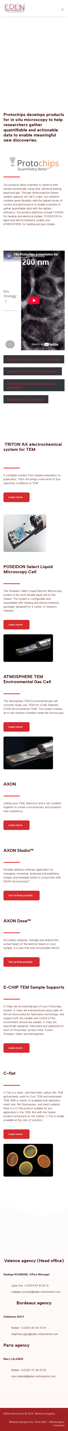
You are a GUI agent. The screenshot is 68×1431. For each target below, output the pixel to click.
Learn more (15, 497)
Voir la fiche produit (20, 895)
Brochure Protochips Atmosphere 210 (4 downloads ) (31, 385)
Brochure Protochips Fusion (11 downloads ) (33, 359)
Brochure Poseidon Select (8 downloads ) (32, 371)
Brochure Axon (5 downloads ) (26, 399)
